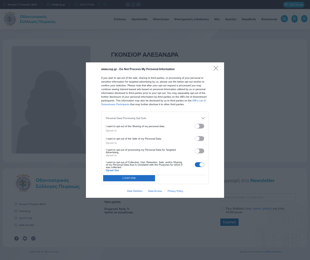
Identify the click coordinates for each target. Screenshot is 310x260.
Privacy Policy (175, 191)
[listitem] (155, 118)
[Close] (217, 69)
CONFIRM (129, 178)
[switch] (199, 126)
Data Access (155, 191)
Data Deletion (134, 191)
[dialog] (155, 130)
